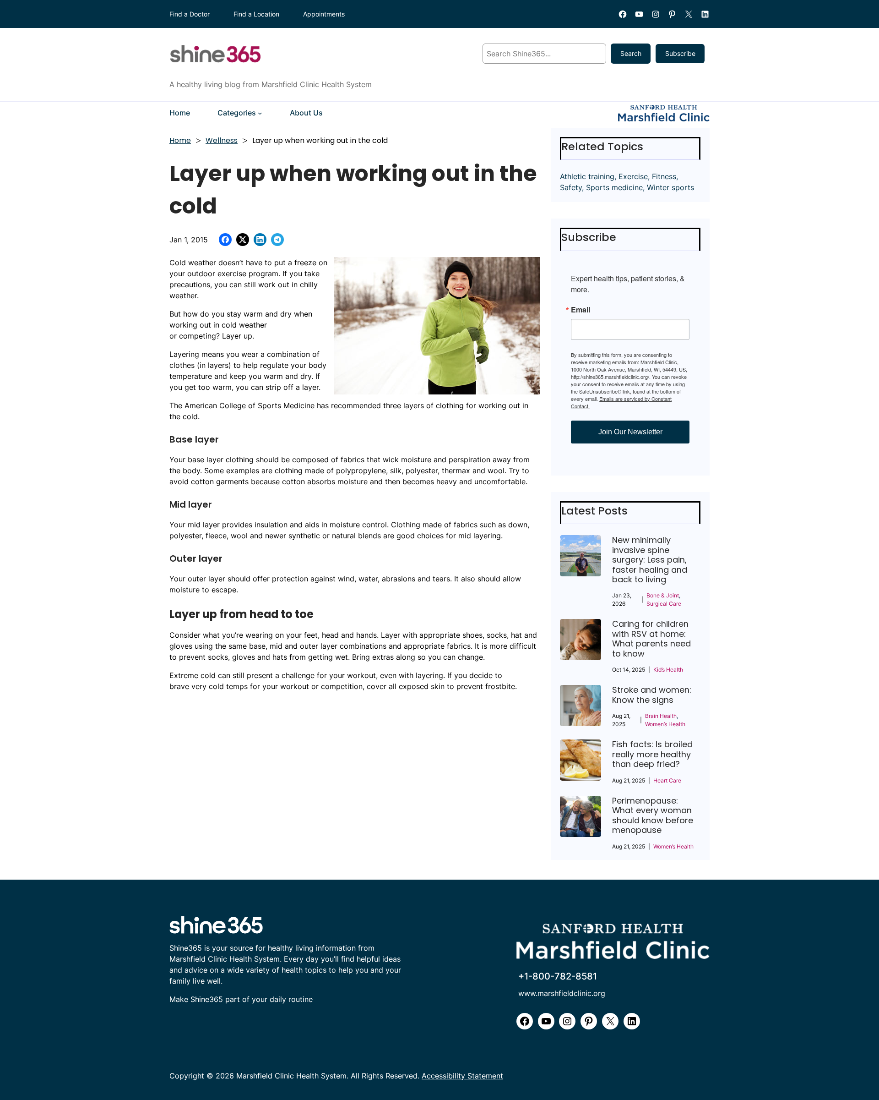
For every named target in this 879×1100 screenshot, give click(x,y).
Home (180, 140)
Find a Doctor (189, 14)
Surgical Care (663, 603)
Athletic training (587, 176)
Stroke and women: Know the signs (651, 695)
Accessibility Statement (462, 1076)
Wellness (222, 140)
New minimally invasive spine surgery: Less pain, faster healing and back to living (649, 559)
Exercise (633, 176)
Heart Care (667, 780)
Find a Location (256, 14)
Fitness (664, 176)
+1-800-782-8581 (557, 976)
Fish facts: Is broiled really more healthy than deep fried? (652, 754)
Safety (571, 187)
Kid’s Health (668, 669)
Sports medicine (614, 187)
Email (580, 309)
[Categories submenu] (260, 113)
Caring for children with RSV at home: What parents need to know (651, 638)
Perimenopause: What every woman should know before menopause (652, 815)
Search (630, 53)
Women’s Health (665, 724)
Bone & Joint (662, 595)
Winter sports (670, 187)
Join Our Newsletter (630, 432)
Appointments (324, 14)
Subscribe (680, 53)
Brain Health (661, 715)
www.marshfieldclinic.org (561, 993)
